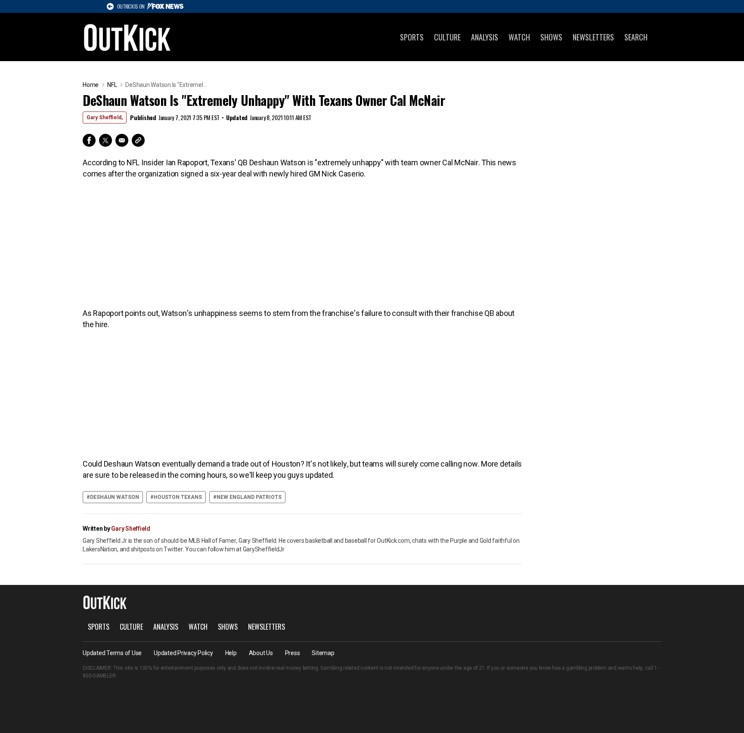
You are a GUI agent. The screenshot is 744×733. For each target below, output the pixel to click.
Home (91, 84)
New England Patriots (249, 497)
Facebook (89, 140)
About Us (261, 652)
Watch (519, 37)
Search (636, 37)
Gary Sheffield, (105, 117)
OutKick (127, 37)
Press (292, 652)
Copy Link (138, 140)
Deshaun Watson (114, 497)
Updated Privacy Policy (183, 652)
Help (231, 652)
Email (121, 140)
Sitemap (323, 652)
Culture (447, 37)
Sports (412, 37)
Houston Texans (178, 497)
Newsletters (593, 37)
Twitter (105, 140)
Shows (551, 37)
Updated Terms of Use (112, 652)
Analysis (484, 37)
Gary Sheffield (130, 528)
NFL (112, 84)
